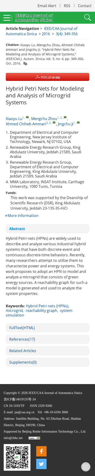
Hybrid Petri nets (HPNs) (47, 305)
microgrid (14, 310)
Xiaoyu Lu (14, 118)
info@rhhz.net (13, 438)
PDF (50, 77)
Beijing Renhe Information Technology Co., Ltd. (54, 431)
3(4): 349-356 (67, 33)
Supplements (23, 362)
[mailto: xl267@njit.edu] (27, 117)
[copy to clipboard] (25, 63)
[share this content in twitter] (41, 464)
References (22, 339)
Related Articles (22, 350)
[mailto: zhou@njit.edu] (65, 117)
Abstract (17, 228)
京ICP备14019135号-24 (20, 399)
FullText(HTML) (22, 327)
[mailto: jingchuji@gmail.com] (78, 122)
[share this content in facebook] (41, 451)
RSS (67, 5)
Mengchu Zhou (44, 118)
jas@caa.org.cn (24, 412)
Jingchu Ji (65, 123)
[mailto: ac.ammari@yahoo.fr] (54, 122)
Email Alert (47, 5)
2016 (46, 33)
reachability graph (41, 310)
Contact (85, 5)
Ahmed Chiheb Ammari (26, 123)
